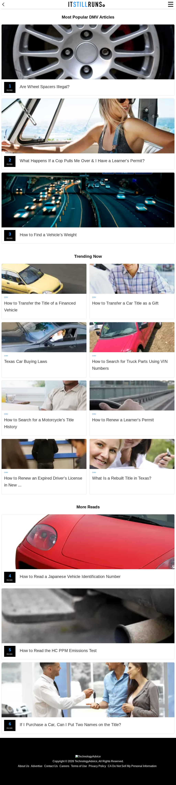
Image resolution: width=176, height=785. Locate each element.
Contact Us (51, 766)
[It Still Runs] (86, 4)
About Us (23, 766)
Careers (64, 766)
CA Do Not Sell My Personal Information (132, 766)
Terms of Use (79, 766)
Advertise (36, 766)
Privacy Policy (97, 766)
